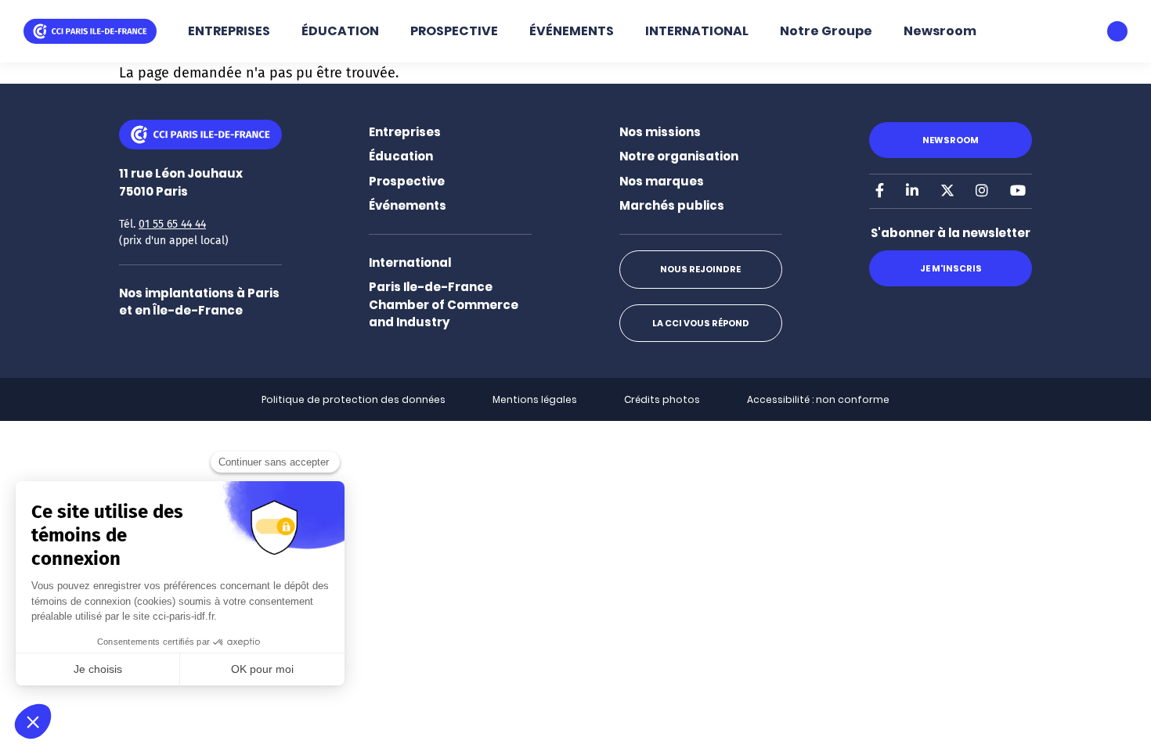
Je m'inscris (951, 268)
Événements (407, 205)
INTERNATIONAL (697, 31)
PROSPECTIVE (454, 31)
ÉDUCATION (340, 31)
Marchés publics (671, 205)
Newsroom (940, 31)
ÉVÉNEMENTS (571, 31)
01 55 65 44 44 (172, 224)
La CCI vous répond (700, 323)
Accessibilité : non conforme (818, 399)
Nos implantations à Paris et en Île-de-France (199, 302)
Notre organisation (678, 156)
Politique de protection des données (354, 399)
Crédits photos (662, 399)
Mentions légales (535, 399)
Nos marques (661, 181)
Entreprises (405, 132)
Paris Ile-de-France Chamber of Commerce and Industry (443, 304)
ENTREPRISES (229, 31)
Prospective (407, 181)
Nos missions (660, 132)
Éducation (401, 156)
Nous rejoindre (700, 269)
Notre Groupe (826, 31)
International (410, 262)
